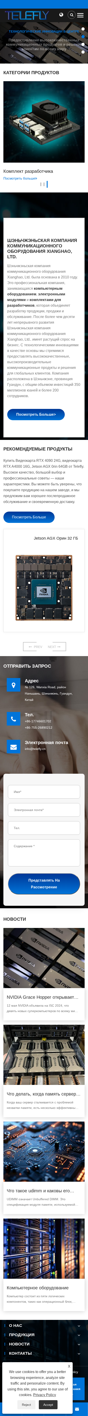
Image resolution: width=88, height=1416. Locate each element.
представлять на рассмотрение (44, 883)
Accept (48, 1405)
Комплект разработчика (28, 171)
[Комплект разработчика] (44, 122)
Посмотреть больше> (36, 414)
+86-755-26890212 (38, 727)
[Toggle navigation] (80, 15)
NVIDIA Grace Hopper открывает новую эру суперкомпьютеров (40, 998)
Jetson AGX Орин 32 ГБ (56, 538)
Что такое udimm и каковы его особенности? (38, 1191)
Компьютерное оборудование (38, 1287)
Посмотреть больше (19, 178)
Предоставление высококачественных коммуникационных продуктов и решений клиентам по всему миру (44, 44)
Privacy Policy (44, 1395)
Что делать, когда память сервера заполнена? (43, 1094)
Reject (26, 1405)
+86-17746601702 (38, 721)
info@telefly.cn (35, 749)
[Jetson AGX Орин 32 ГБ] (44, 587)
